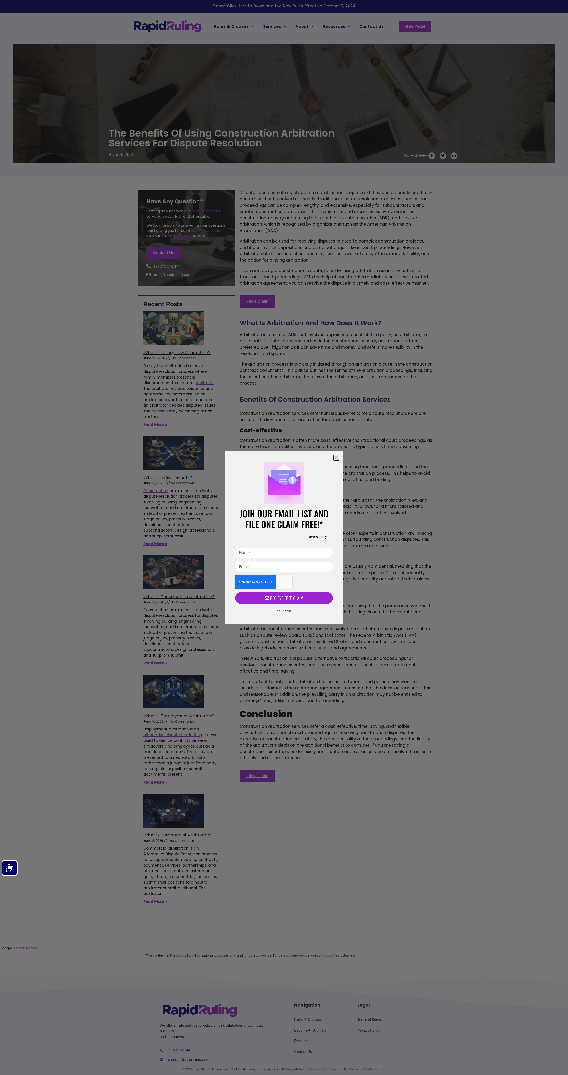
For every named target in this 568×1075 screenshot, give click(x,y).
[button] (336, 457)
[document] (284, 537)
